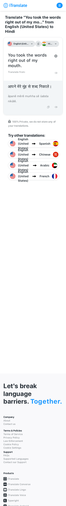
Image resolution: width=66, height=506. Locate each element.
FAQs (6, 455)
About (6, 420)
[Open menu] (60, 5)
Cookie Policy (11, 444)
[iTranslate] (15, 5)
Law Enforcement (13, 441)
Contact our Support (14, 462)
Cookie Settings (12, 447)
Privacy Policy (11, 437)
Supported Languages (16, 458)
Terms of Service (13, 434)
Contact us (9, 424)
